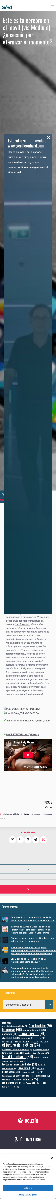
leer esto (41, 1068)
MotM (23, 1061)
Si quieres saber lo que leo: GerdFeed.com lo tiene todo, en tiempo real (32, 939)
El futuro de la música (41, 1049)
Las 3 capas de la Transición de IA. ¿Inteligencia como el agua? (28, 960)
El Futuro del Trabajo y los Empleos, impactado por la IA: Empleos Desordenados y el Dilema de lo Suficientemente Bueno (33, 950)
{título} (21, 1195)
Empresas (12, 1029)
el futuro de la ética (21, 1045)
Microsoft (14, 1061)
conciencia (28, 1030)
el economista (24, 1075)
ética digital (32, 1033)
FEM (5, 1086)
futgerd (25, 1042)
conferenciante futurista (37, 1053)
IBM (45, 1057)
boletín (42, 1065)
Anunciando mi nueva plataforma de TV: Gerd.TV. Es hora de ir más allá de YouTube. (33, 919)
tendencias (7, 1079)
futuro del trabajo (13, 1053)
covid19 (40, 1030)
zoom (15, 1086)
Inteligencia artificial (11, 814)
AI (4, 1026)
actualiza (30, 1079)
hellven (38, 1057)
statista (26, 1072)
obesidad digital (11, 1038)
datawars (9, 1034)
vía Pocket (29, 1083)
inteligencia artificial (17, 1026)
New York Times (9, 1068)
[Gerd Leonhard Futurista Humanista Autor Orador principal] (6, 7)
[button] (51, 1158)
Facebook (7, 1041)
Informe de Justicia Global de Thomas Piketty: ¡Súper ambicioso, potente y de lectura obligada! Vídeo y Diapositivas (30, 929)
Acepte (28, 1188)
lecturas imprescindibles (19, 1064)
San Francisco (22, 624)
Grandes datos (40, 1025)
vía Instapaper (11, 1082)
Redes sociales (11, 1072)
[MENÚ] (53, 7)
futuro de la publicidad (39, 1042)
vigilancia (37, 1072)
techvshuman (8, 1076)
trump (17, 1079)
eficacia (39, 1038)
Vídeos (41, 1083)
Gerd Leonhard (17, 1056)
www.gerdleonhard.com (26, 145)
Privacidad (27, 1068)
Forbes (17, 1041)
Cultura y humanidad (32, 814)
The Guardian (42, 1075)
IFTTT (5, 1061)
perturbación (27, 1038)
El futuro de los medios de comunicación (17, 1049)
